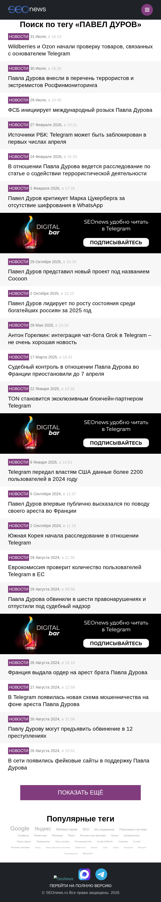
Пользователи (71, 853)
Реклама (57, 835)
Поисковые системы (133, 829)
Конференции (132, 835)
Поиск (71, 835)
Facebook (128, 847)
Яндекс (43, 828)
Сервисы (23, 835)
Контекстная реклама (93, 835)
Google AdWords (105, 841)
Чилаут (115, 835)
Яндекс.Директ (24, 841)
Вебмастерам (66, 829)
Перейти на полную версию (81, 886)
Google (19, 828)
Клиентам (40, 835)
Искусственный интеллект (58, 847)
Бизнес (94, 847)
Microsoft (142, 847)
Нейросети (80, 847)
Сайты (116, 847)
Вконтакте (88, 853)
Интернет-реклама (20, 847)
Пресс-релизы (62, 841)
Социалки (123, 841)
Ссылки (136, 841)
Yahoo (38, 847)
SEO (85, 829)
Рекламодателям (83, 841)
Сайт (105, 847)
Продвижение (43, 841)
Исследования (104, 829)
